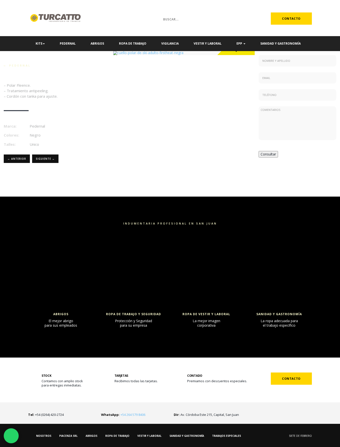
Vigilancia (170, 43)
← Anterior (16, 158)
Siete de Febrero (300, 436)
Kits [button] (39, 43)
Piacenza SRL (68, 436)
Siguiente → (45, 158)
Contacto (291, 18)
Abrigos (97, 43)
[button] (123, 53)
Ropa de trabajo (132, 43)
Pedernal (68, 43)
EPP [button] (239, 43)
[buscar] (153, 19)
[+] (61, 241)
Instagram (249, 18)
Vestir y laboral (208, 43)
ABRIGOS (91, 436)
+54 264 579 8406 (123, 414)
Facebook (257, 18)
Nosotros (43, 436)
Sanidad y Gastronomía (280, 43)
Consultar (268, 154)
